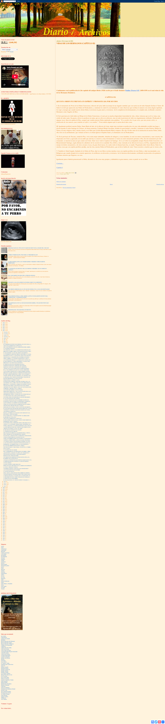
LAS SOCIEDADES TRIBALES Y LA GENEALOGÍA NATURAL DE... (17, 360)
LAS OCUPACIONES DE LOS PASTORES (11, 470)
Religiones (3, 578)
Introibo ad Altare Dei (5, 669)
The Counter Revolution (6, 691)
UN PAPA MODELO (7, 462)
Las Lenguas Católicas (5, 673)
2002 (4, 515)
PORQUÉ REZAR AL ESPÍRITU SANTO (11, 380)
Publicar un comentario (61, 181)
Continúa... (60, 163)
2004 (4, 512)
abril (5, 481)
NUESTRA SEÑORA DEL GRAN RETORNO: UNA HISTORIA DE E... (17, 375)
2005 (4, 510)
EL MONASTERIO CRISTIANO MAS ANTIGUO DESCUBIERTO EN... (17, 420)
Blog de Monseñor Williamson (7, 643)
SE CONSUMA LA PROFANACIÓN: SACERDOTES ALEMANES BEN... (17, 435)
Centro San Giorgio (5, 649)
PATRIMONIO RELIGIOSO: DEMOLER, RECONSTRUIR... (15, 365)
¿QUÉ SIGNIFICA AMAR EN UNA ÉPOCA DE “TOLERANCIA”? (16, 452)
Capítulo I (59, 167)
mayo (5, 342)
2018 (4, 490)
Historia (61, 174)
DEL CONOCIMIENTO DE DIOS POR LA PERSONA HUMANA (21, 275)
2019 (4, 489)
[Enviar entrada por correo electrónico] (75, 172)
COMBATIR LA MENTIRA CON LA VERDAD (12, 388)
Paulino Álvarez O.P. (132, 90)
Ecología (3, 558)
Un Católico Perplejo (5, 694)
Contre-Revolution (5, 653)
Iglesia (65, 174)
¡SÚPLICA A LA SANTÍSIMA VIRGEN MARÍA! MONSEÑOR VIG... (17, 424)
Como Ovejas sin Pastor (6, 650)
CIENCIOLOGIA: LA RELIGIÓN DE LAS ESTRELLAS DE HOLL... (16, 357)
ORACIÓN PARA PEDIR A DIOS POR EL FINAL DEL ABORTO (16, 385)
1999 (4, 520)
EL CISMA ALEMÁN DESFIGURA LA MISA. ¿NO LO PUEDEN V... (17, 374)
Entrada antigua (160, 184)
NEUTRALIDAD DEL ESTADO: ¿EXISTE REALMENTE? (14, 454)
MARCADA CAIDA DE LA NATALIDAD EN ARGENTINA (15, 367)
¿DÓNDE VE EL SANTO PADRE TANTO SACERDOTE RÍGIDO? (16, 368)
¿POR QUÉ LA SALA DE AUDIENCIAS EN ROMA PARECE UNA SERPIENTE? (25, 282)
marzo (5, 483)
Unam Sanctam (4, 695)
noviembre (6, 333)
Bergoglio (3, 551)
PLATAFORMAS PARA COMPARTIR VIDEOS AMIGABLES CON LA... (17, 422)
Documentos (3, 555)
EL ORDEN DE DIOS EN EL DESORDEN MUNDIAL (13, 364)
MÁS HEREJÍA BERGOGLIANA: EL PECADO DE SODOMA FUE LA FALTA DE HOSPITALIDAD (29, 289)
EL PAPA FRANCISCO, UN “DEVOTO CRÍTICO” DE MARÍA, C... (16, 480)
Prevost (2, 576)
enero (5, 486)
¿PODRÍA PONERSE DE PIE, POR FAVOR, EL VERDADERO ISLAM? (23, 254)
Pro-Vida (3, 577)
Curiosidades (3, 554)
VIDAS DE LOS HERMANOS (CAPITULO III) (12, 392)
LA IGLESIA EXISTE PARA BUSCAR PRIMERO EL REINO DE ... (16, 400)
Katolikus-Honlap (4, 672)
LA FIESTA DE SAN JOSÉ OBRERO (10, 478)
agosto (5, 338)
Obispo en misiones (5, 678)
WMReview (3, 698)
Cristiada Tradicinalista (5, 655)
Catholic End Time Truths (6, 647)
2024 (4, 326)
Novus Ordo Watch (5, 677)
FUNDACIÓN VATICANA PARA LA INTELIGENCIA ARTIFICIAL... (17, 401)
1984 (4, 535)
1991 (4, 529)
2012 (4, 499)
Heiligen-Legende (4, 667)
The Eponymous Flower (6, 692)
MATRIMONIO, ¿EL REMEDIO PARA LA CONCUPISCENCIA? (16, 444)
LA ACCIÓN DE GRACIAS (8, 471)
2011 (4, 501)
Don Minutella (4, 556)
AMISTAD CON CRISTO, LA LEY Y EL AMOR (12, 428)
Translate (11, 51)
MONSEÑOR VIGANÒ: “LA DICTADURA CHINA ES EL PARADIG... (17, 355)
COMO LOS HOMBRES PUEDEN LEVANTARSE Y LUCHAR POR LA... (17, 438)
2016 (4, 493)
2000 (4, 518)
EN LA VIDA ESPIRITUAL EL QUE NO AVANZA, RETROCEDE (16, 370)
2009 (4, 504)
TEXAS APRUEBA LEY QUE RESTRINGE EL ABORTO (14, 434)
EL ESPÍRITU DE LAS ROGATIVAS (10, 458)
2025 (4, 324)
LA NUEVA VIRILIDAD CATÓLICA (10, 467)
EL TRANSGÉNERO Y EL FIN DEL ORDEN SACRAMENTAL (15, 352)
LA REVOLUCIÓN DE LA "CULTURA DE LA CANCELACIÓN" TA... (17, 475)
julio (5, 339)
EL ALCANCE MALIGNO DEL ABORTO (11, 398)
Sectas (2, 585)
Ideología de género (5, 565)
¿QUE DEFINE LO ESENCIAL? (9, 411)
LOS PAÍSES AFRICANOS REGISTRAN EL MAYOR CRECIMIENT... (17, 397)
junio (5, 341)
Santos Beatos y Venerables (6, 583)
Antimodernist (4, 637)
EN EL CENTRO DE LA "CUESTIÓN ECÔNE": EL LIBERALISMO (16, 415)
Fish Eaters (3, 660)
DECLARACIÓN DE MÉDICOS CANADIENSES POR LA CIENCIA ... (17, 432)
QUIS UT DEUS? (6, 448)
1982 (4, 538)
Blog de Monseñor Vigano (6, 642)
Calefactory (3, 646)
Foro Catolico (4, 662)
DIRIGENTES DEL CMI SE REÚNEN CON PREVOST (19, 309)
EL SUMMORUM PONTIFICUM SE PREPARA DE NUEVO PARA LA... (17, 344)
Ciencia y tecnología (5, 552)
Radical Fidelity (4, 682)
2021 (4, 330)
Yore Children (4, 699)
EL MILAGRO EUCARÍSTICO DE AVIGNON (12, 430)
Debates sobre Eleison (5, 658)
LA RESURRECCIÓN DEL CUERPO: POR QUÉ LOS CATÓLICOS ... (17, 477)
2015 (4, 495)
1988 (4, 533)
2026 (4, 322)
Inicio (111, 184)
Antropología (3, 549)
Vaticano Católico (4, 696)
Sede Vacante (3, 586)
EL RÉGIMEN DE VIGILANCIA (9, 417)
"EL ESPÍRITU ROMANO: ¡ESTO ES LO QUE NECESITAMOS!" (16, 468)
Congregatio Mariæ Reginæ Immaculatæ (9, 651)
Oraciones (3, 572)
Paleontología (4, 573)
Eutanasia (3, 559)
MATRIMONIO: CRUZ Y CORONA (10, 421)
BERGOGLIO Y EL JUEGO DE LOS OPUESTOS (13, 362)
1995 (4, 524)
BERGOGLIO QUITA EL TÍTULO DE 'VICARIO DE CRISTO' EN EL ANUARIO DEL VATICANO (28, 248)
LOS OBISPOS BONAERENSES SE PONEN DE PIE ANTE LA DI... (16, 457)
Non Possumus (4, 676)
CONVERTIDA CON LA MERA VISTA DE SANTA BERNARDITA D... (17, 382)
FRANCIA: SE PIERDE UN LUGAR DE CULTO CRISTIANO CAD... (17, 412)
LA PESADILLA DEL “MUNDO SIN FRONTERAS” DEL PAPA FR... (17, 377)
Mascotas (3, 569)
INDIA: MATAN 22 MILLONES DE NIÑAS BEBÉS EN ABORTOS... (16, 472)
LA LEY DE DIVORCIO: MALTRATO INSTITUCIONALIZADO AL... (17, 442)
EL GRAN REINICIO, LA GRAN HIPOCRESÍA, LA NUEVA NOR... (16, 361)
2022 (4, 329)
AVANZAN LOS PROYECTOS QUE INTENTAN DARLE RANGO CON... (17, 460)
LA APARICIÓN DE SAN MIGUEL (10, 431)
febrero (5, 484)
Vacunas (2, 588)
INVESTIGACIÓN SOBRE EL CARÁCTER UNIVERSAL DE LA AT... (17, 381)
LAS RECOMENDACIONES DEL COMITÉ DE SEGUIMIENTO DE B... (17, 427)
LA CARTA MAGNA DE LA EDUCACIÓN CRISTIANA (14, 395)
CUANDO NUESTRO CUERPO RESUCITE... (12, 464)
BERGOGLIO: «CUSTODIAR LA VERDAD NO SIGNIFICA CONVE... (17, 384)
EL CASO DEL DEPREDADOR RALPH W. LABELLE (13, 445)
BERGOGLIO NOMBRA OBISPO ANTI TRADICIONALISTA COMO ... (17, 351)
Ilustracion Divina (4, 668)
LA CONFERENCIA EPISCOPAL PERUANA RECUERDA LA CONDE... (17, 354)
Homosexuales (4, 564)
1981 (4, 540)
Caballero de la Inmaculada (6, 645)
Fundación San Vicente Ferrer (7, 664)
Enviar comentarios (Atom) (69, 187)
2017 (4, 492)
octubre (5, 335)
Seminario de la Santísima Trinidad (8, 689)
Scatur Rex (3, 686)
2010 (4, 503)
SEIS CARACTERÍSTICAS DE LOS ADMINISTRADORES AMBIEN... (17, 347)
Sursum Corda (4, 690)
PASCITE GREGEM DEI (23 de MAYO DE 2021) (12, 378)
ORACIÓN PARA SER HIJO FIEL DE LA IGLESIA (13, 405)
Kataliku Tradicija (4, 671)
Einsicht (2, 659)
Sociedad (3, 587)
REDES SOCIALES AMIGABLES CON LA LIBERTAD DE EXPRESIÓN (17, 465)
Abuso (2, 547)
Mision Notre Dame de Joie (6, 674)
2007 (4, 507)
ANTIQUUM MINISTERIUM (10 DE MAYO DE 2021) (13, 437)
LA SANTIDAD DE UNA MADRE (10, 450)
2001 (4, 516)
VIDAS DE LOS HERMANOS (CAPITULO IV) (12, 345)
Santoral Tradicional (5, 581)
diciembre (6, 332)
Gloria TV (3, 665)
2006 (4, 509)
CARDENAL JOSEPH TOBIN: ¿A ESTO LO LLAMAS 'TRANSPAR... (17, 440)
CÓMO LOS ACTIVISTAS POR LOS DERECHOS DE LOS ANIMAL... (17, 404)
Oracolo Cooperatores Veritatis (7, 680)
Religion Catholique (5, 685)
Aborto (2, 546)
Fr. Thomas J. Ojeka (5, 663)
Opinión (2, 570)
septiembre (6, 336)
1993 (4, 527)
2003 (4, 513)
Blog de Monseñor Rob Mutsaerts (8, 641)
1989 (4, 532)
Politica (2, 574)
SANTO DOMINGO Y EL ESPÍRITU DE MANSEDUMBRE (15, 402)
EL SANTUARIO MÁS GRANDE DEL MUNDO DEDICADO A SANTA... (17, 408)
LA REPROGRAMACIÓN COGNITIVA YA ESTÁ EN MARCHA (16, 461)
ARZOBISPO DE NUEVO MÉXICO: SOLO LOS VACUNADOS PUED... (17, 387)
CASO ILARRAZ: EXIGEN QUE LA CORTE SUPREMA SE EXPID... (17, 371)
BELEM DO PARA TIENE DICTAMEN (10, 455)
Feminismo (3, 561)
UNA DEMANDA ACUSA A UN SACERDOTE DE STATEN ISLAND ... (17, 349)
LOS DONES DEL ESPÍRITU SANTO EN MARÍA (13, 390)
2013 (4, 498)
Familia (2, 560)
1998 (4, 521)
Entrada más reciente (61, 184)
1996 (4, 523)
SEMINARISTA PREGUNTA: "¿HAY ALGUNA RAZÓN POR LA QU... (17, 391)
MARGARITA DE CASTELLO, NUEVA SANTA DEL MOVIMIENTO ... (17, 407)
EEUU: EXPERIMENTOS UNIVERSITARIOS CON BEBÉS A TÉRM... (17, 451)
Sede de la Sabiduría (5, 687)
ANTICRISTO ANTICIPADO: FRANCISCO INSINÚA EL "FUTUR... (16, 410)
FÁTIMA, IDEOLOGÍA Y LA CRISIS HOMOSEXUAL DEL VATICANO (17, 425)
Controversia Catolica (5, 654)
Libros (68, 174)
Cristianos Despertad (5, 656)
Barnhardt (3, 640)
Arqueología (3, 550)
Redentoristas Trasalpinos (6, 683)
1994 (4, 526)
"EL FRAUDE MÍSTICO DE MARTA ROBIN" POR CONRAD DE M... (17, 474)
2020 (4, 487)
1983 (4, 536)
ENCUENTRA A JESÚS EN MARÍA (10, 414)
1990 (4, 530)
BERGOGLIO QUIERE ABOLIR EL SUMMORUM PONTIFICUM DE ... (17, 372)
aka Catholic (3, 636)
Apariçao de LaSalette (5, 638)
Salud (2, 579)
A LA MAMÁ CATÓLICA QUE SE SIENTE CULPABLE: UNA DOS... (17, 441)
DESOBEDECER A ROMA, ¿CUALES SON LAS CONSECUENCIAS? (17, 394)
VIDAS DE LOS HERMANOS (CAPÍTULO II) (12, 418)
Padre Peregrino (4, 681)
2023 (4, 327)
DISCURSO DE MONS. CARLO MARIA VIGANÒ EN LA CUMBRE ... (17, 447)
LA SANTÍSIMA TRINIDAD (9, 348)
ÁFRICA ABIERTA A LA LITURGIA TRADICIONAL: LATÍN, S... (16, 358)
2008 (4, 506)
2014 (4, 496)
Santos (2, 582)
